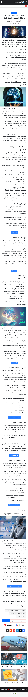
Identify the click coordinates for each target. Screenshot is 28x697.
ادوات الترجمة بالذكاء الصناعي (17, 614)
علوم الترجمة (14, 10)
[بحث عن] (26, 2)
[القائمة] (1, 2)
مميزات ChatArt (20, 617)
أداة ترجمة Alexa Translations (14, 417)
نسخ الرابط (6, 620)
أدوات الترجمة (9, 611)
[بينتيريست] (14, 630)
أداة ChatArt (14, 271)
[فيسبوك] (23, 630)
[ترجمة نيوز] (19, 2)
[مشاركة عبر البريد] (7, 630)
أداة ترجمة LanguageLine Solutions (14, 586)
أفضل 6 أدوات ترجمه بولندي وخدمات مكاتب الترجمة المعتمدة (14, 647)
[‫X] (20, 630)
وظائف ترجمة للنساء (16, 510)
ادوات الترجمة (8, 10)
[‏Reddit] (11, 630)
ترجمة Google (14, 232)
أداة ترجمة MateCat (14, 455)
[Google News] (19, 625)
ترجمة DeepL (14, 363)
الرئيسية (19, 10)
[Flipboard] (8, 625)
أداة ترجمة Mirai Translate (14, 505)
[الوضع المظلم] (4, 2)
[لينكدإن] (17, 630)
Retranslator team (17, 21)
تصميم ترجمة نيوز (4, 689)
